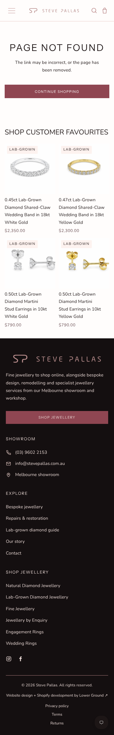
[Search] (94, 10)
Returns (57, 723)
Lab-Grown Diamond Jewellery (37, 597)
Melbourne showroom (37, 475)
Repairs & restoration (27, 518)
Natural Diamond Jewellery (33, 586)
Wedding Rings (21, 644)
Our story (15, 542)
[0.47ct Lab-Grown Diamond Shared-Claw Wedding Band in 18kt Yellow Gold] (84, 169)
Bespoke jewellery (24, 507)
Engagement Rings (25, 632)
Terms (57, 714)
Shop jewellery (57, 417)
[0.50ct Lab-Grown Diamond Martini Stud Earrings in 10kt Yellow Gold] (84, 263)
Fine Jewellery (20, 609)
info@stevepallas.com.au (40, 464)
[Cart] (104, 10)
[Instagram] (9, 659)
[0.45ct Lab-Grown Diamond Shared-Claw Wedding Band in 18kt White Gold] (30, 169)
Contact (13, 553)
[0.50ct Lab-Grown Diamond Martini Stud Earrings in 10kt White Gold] (30, 263)
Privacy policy (57, 706)
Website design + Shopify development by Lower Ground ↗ (57, 695)
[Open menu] (12, 10)
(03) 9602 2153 (31, 453)
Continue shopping (57, 91)
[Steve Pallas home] (54, 10)
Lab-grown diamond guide (32, 530)
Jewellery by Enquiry (26, 620)
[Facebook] (20, 659)
